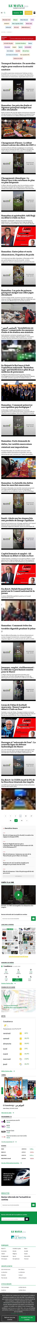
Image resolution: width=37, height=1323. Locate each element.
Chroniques (4, 1259)
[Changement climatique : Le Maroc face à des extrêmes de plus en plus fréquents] (18, 201)
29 (16, 820)
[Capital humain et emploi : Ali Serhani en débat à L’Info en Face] (18, 574)
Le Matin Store (22, 1290)
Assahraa (3, 1290)
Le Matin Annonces (5, 1293)
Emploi (14, 47)
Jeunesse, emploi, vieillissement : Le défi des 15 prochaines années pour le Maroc (17, 670)
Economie (3, 1251)
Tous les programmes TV (7, 1142)
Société (18, 51)
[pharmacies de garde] (18, 1001)
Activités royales (17, 1248)
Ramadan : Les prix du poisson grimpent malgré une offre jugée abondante (17, 293)
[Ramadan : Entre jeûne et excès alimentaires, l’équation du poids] (18, 275)
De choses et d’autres (12, 54)
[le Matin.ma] (18, 6)
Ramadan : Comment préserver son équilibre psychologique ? (16, 406)
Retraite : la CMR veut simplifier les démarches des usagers (17, 906)
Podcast (26, 1259)
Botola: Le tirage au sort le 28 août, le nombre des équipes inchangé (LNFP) (18, 836)
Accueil (3, 32)
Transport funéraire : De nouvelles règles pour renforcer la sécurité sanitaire (18, 66)
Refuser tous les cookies (9, 1318)
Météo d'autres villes (6, 1071)
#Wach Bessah (24, 20)
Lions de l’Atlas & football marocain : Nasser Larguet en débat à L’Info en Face (15, 707)
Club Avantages (5, 1287)
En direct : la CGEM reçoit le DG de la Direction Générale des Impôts (18, 781)
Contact (20, 1275)
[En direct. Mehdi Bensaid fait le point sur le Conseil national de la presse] (18, 610)
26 (25, 816)
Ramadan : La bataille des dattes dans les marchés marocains (17, 484)
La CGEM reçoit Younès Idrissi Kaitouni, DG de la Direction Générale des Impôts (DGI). (18, 785)
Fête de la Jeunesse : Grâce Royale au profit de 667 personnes (18, 872)
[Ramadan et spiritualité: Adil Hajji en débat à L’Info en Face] (18, 236)
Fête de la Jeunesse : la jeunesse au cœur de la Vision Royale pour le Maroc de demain (17, 855)
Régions (15, 1253)
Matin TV (3, 1248)
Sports (20, 47)
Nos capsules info (24, 54)
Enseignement (4, 1256)
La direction (4, 1272)
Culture (3, 1253)
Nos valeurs (21, 1269)
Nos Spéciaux (16, 1259)
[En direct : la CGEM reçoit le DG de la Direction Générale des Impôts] (18, 799)
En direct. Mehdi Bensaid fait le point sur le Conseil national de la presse (18, 591)
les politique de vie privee (18, 1313)
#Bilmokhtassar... (26, 27)
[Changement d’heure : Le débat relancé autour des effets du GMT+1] (18, 163)
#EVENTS (6, 23)
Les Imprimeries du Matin (25, 1293)
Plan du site (4, 1278)
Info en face (26, 51)
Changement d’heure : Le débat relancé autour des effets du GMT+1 (18, 144)
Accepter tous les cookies (27, 1318)
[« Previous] (5, 816)
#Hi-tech (16, 27)
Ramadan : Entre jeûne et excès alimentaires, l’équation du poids (17, 253)
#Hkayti (15, 20)
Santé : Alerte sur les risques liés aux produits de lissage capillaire (17, 519)
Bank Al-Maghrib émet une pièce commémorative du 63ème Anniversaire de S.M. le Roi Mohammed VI (18, 845)
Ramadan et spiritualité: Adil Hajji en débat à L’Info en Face (18, 217)
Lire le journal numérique (18, 956)
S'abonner (28, 12)
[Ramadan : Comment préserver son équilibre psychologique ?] (18, 425)
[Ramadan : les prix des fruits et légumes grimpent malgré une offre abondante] (18, 128)
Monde (14, 1251)
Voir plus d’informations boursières (10, 1163)
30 (21, 820)
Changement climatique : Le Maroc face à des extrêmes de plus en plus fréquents (18, 180)
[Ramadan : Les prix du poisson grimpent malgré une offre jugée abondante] (18, 313)
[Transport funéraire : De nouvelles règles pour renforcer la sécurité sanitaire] (18, 89)
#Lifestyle (8, 27)
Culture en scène (18, 58)
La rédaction (22, 1272)
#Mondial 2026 (6, 20)
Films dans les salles (6, 1112)
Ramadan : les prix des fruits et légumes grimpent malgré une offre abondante (16, 107)
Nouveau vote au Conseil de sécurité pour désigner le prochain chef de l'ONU (16, 863)
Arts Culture (10, 51)
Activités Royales (8, 43)
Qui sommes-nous (5, 1269)
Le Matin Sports (22, 1287)
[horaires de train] (15, 1177)
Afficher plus (18, 876)
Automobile (28, 47)
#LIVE (32, 20)
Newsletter (16, 12)
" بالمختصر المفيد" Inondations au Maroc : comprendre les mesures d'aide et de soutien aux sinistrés (17, 330)
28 (10, 820)
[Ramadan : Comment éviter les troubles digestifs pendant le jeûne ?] (18, 652)
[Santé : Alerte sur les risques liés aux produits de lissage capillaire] (18, 539)
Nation (30, 43)
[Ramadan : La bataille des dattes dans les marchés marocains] (18, 503)
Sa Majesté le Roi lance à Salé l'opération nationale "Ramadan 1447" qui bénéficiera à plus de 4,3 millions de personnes (17, 368)
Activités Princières (21, 43)
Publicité (3, 1275)
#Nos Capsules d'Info (17, 23)
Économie (7, 47)
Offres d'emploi (22, 1278)
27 (31, 816)
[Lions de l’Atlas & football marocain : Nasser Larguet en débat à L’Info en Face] (18, 727)
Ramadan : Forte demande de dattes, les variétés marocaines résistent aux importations (16, 444)
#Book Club (29, 23)
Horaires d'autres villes (7, 983)
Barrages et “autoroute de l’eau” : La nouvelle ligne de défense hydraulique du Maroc (18, 744)
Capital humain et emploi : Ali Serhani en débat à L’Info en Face (17, 555)
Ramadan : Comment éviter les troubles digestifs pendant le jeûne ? (18, 628)
